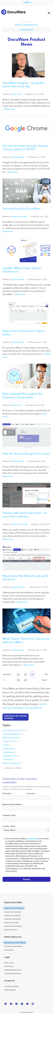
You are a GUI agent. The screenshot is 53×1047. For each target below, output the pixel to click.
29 (25, 680)
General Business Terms (13, 970)
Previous (7, 674)
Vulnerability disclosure (12, 973)
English (26, 2)
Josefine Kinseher (18, 587)
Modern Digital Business (26, 25)
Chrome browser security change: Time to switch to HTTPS (25, 147)
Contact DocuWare (11, 986)
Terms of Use (9, 963)
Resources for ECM (11, 922)
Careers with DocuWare (13, 926)
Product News (26, 29)
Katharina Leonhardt (19, 216)
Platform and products (12, 915)
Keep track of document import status (23, 332)
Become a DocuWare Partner (15, 943)
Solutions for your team (12, 912)
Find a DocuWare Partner (13, 946)
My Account (8, 950)
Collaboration (10, 748)
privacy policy (32, 839)
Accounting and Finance (15, 730)
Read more (9, 109)
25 (18, 674)
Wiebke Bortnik (17, 461)
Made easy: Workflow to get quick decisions (25, 577)
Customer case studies (12, 919)
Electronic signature (12, 763)
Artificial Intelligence (13, 734)
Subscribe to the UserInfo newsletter (15, 717)
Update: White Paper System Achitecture (21, 269)
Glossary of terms (10, 930)
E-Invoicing (9, 759)
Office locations (10, 990)
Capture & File (10, 741)
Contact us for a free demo (14, 908)
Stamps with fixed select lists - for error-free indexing (24, 514)
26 (25, 674)
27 (32, 674)
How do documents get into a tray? (26, 453)
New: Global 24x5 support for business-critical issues (22, 395)
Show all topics (13, 768)
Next (44, 680)
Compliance (9, 752)
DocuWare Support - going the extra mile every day (23, 84)
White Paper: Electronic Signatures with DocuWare (26, 640)
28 (18, 680)
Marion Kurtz (16, 94)
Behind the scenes (12, 738)
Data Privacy (8, 966)
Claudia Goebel (17, 157)
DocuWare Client (12, 756)
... (6, 680)
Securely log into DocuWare (21, 208)
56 (46, 674)
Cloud (7, 745)
